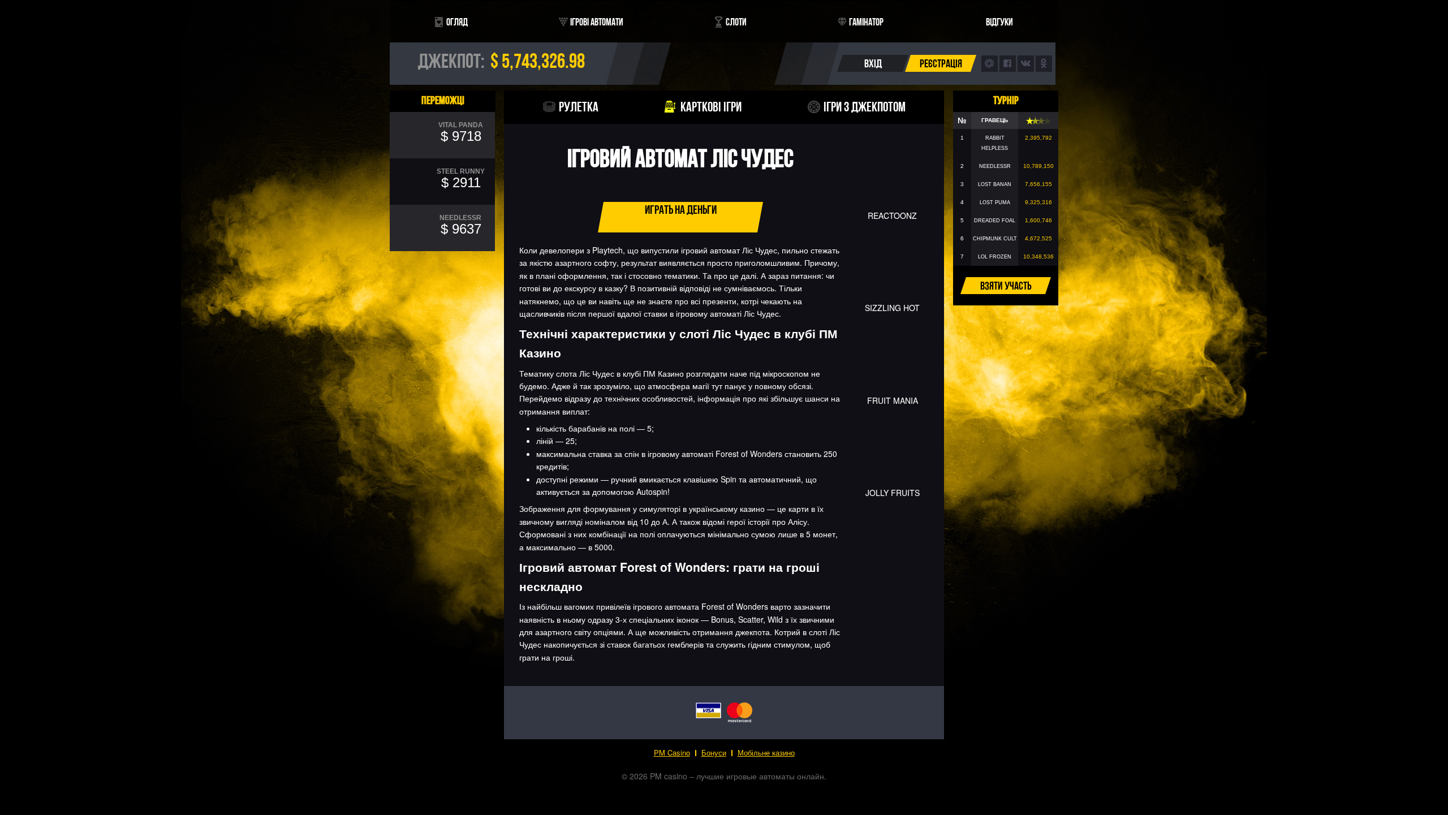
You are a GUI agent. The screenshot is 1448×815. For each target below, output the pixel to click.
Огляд (457, 22)
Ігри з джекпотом (865, 106)
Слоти (736, 22)
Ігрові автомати (596, 22)
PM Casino (672, 752)
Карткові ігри (711, 106)
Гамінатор (866, 22)
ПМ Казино (663, 373)
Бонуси (713, 752)
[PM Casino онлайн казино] (723, 80)
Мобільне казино (766, 752)
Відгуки (999, 22)
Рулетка (578, 106)
